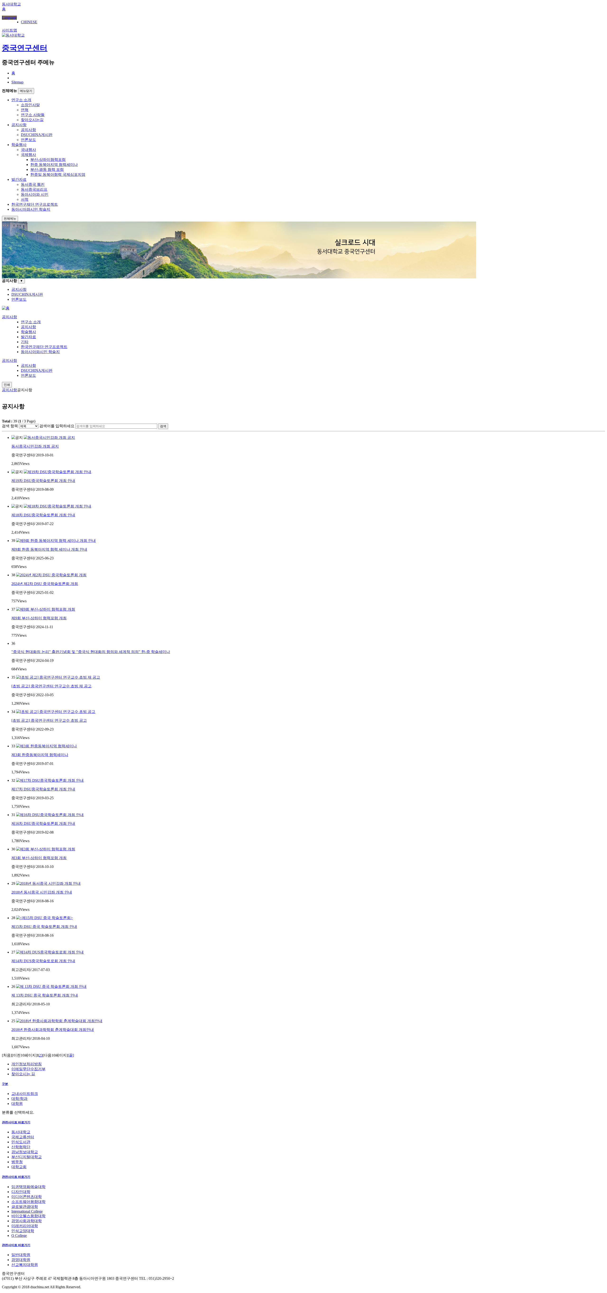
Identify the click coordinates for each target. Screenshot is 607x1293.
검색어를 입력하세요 (56, 426)
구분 (5, 1084)
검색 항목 (10, 426)
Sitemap (17, 82)
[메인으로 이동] (5, 308)
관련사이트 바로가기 (16, 1122)
